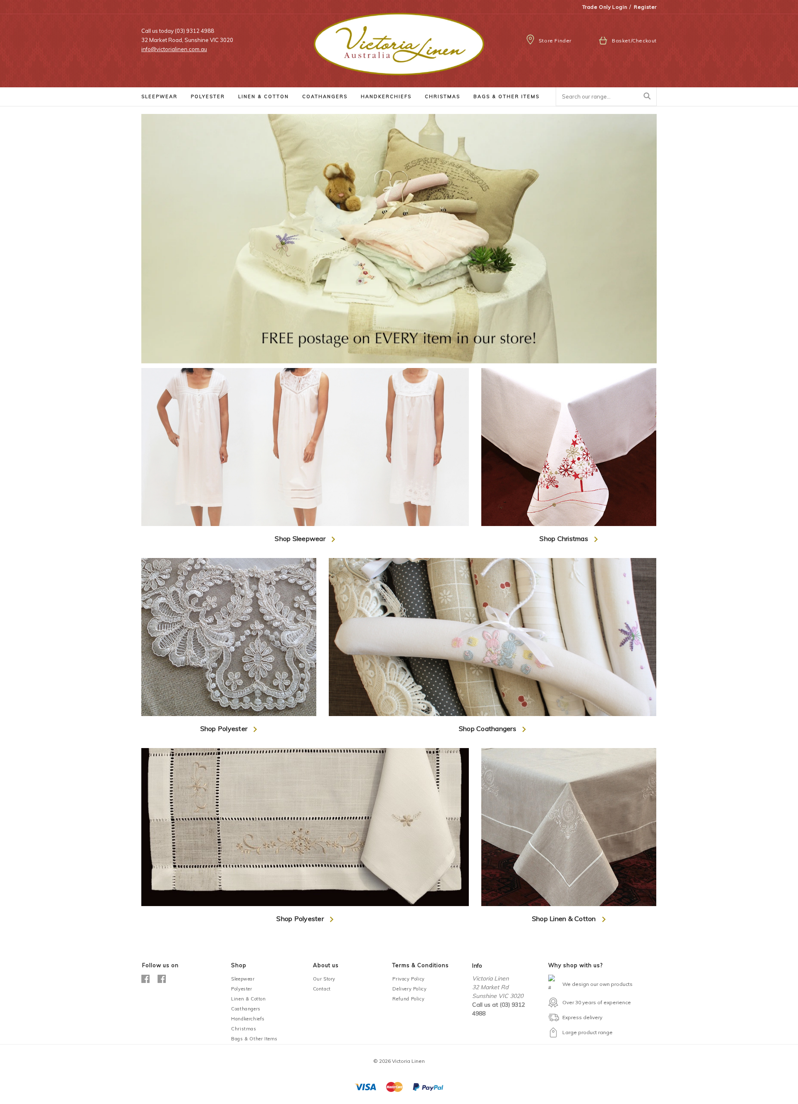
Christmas (243, 1029)
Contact (322, 989)
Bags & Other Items (254, 1039)
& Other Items (506, 96)
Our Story (324, 979)
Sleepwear (242, 979)
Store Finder (555, 40)
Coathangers (246, 1009)
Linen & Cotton (248, 999)
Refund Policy (408, 999)
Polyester (241, 989)
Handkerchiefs (248, 1019)
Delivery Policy (409, 989)
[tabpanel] (399, 238)
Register (645, 7)
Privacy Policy (408, 979)
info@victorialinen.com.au (174, 49)
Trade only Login (605, 7)
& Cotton (263, 96)
